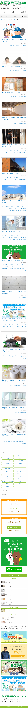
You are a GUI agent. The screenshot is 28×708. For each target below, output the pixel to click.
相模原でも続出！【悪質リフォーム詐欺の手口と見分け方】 (14, 40)
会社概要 (23, 12)
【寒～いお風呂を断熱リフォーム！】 (11, 92)
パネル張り (11, 208)
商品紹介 (14, 12)
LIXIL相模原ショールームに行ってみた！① (13, 173)
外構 (23, 45)
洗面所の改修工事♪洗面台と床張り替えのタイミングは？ (13, 407)
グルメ (7, 463)
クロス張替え (21, 123)
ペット (7, 473)
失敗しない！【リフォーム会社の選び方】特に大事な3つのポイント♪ (14, 350)
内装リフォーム (18, 45)
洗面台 (24, 152)
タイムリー (12, 45)
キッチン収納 (12, 150)
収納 (17, 152)
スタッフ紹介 (4, 16)
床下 (25, 45)
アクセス (14, 16)
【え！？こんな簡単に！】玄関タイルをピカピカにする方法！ (14, 292)
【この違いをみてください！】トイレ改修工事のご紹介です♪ (14, 380)
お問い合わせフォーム (14, 527)
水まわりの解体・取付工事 (14, 210)
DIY (3, 264)
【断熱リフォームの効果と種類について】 (12, 66)
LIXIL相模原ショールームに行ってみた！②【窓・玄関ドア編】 (13, 145)
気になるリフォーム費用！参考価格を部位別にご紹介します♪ (14, 435)
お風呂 (11, 96)
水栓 (20, 481)
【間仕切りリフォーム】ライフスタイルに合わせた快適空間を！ (14, 118)
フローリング (13, 152)
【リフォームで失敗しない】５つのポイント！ (14, 231)
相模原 (20, 483)
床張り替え (20, 478)
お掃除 (22, 297)
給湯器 (24, 210)
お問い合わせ (23, 16)
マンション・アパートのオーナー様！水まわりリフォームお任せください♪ (14, 319)
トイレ (9, 152)
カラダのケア (16, 96)
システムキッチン (20, 439)
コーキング (19, 206)
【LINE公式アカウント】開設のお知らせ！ (13, 260)
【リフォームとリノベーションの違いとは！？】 (12, 201)
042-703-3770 (15, 508)
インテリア (15, 123)
